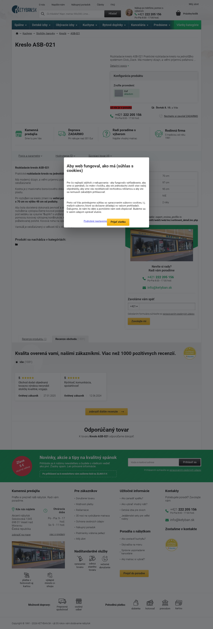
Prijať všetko (118, 221)
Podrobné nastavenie (95, 221)
